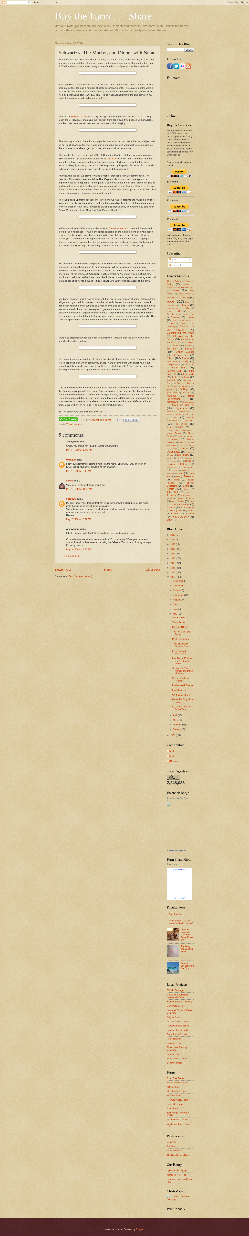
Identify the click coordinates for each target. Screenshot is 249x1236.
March (176, 720)
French (170, 383)
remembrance (172, 467)
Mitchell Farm (173, 1087)
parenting (190, 452)
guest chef (172, 393)
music (175, 439)
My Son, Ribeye (180, 627)
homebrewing (173, 402)
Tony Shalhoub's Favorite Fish (180, 645)
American (170, 287)
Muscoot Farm (174, 1095)
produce (173, 461)
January (177, 729)
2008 (173, 735)
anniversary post (186, 287)
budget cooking (174, 311)
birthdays (184, 305)
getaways (170, 390)
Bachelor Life (173, 298)
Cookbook (175, 346)
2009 (173, 577)
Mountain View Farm (177, 1091)
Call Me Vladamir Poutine (180, 679)
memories (174, 430)
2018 (173, 535)
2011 (173, 567)
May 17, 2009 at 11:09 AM (79, 489)
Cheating (175, 317)
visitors (174, 513)
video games (176, 511)
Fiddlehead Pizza (180, 690)
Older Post (153, 569)
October (177, 590)
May (175, 613)
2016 (173, 544)
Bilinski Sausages (175, 990)
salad (180, 473)
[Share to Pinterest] (137, 420)
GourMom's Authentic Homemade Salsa (177, 996)
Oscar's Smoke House (178, 1021)
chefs (174, 320)
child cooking (185, 320)
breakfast (186, 308)
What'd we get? (180, 516)
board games (172, 308)
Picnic (179, 458)
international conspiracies (178, 411)
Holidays (172, 395)
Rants (188, 461)
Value (183, 508)
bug (189, 311)
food (186, 377)
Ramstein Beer (174, 1043)
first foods (188, 374)
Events (185, 358)
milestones (186, 430)
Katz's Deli (112, 158)
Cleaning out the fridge (180, 332)
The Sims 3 (186, 495)
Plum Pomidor (174, 1150)
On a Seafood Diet (181, 695)
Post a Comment (71, 556)
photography (183, 455)
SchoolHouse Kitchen (177, 1058)
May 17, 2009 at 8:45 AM (78, 471)
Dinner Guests (184, 351)
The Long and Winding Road (187, 949)
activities (186, 284)
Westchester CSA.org (177, 1119)
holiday (186, 393)
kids (175, 417)
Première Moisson (118, 228)
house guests (188, 402)
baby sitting (184, 294)
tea (188, 492)
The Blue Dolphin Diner (178, 1155)
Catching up (172, 314)
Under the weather (179, 504)
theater (169, 498)
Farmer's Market (175, 371)
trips (192, 501)
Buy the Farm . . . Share (103, 15)
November (178, 585)
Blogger (139, 1229)
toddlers (190, 498)
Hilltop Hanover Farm (177, 1082)
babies (175, 290)
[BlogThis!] (127, 420)
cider (183, 323)
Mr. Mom (190, 436)
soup (176, 479)
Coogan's (171, 1142)
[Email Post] (118, 420)
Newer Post (63, 569)
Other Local (173, 451)
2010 (173, 572)
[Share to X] (130, 420)
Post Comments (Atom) (80, 576)
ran (180, 461)
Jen (172, 751)
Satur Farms (173, 1108)
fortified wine (186, 380)
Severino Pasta (174, 1063)
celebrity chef (188, 314)
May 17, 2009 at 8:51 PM (78, 519)
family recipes (173, 365)
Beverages (171, 305)
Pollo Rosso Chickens (178, 1034)
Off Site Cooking (187, 445)
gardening (185, 386)
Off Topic (173, 449)
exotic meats (172, 362)
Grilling (184, 389)
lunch (192, 427)
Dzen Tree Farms (175, 1078)
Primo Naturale (174, 1038)
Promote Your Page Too (176, 850)
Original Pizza (174, 1017)
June (175, 609)
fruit (175, 386)
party (172, 455)
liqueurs (170, 427)
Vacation (78, 424)
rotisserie (170, 473)
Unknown (71, 459)
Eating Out (180, 355)
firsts (174, 377)
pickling (170, 458)
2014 (173, 553)
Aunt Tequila (175, 914)
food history (172, 380)
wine (169, 519)
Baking (186, 297)
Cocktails (189, 343)
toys (172, 501)
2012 (173, 563)
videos (191, 511)
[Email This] (124, 420)
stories (186, 489)
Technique (172, 495)
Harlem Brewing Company (179, 1001)
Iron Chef (189, 414)
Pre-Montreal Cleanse (182, 685)
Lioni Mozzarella (175, 1006)
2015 (173, 549)
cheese (190, 317)
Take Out (172, 492)
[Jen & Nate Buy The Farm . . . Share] (179, 847)
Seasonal (189, 476)
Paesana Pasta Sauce (178, 1025)
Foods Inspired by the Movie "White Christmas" (181, 921)
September (178, 595)
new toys (183, 442)
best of (188, 302)
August (177, 599)
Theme (179, 498)
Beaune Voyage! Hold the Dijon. (187, 966)
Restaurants (188, 467)
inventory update (174, 414)
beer (170, 301)
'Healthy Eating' (174, 281)
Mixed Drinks (174, 433)
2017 (173, 539)
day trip (171, 348)
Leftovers (189, 420)
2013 (173, 558)
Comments (176, 265)
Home (108, 569)
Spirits (186, 486)
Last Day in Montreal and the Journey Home (182, 661)
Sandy (69, 480)
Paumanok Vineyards (177, 1030)
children (170, 323)
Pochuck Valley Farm (177, 1100)
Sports (170, 488)
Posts (174, 259)
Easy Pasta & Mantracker (179, 652)
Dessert (189, 348)
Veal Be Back (179, 617)
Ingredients (181, 408)
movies (180, 436)
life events (181, 424)
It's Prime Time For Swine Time (181, 707)
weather (190, 513)
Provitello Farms (175, 1104)
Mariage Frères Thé (176, 1175)
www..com (179, 869)
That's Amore (178, 622)
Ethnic (170, 358)
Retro (174, 470)
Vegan (191, 508)
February (177, 724)
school (177, 477)
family (186, 361)
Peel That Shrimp (180, 639)
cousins (188, 346)
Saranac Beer (173, 1054)
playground (189, 458)
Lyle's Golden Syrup (176, 1170)
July (175, 604)
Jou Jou (171, 1146)
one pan (185, 448)
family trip (189, 365)
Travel (69, 424)
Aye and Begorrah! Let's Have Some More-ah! (187, 934)
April (175, 715)
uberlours (71, 499)
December (178, 581)
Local (181, 426)
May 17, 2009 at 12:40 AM (79, 450)
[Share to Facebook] (134, 420)
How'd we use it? (182, 404)
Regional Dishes (177, 464)
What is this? (179, 898)
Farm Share (179, 367)
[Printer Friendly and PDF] (68, 419)
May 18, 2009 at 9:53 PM (78, 549)
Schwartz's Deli (79, 116)
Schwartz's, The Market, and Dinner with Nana (182, 671)
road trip (186, 470)
